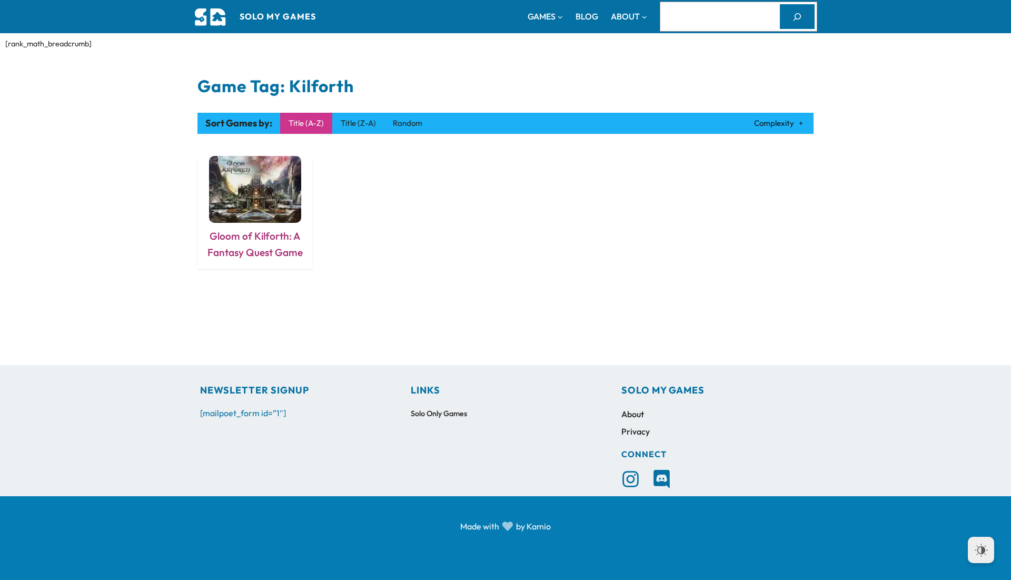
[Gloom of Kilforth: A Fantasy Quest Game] (254, 212)
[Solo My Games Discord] (661, 479)
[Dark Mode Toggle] (981, 550)
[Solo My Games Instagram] (630, 479)
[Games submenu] (560, 16)
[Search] (797, 16)
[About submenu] (644, 16)
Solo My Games (278, 16)
